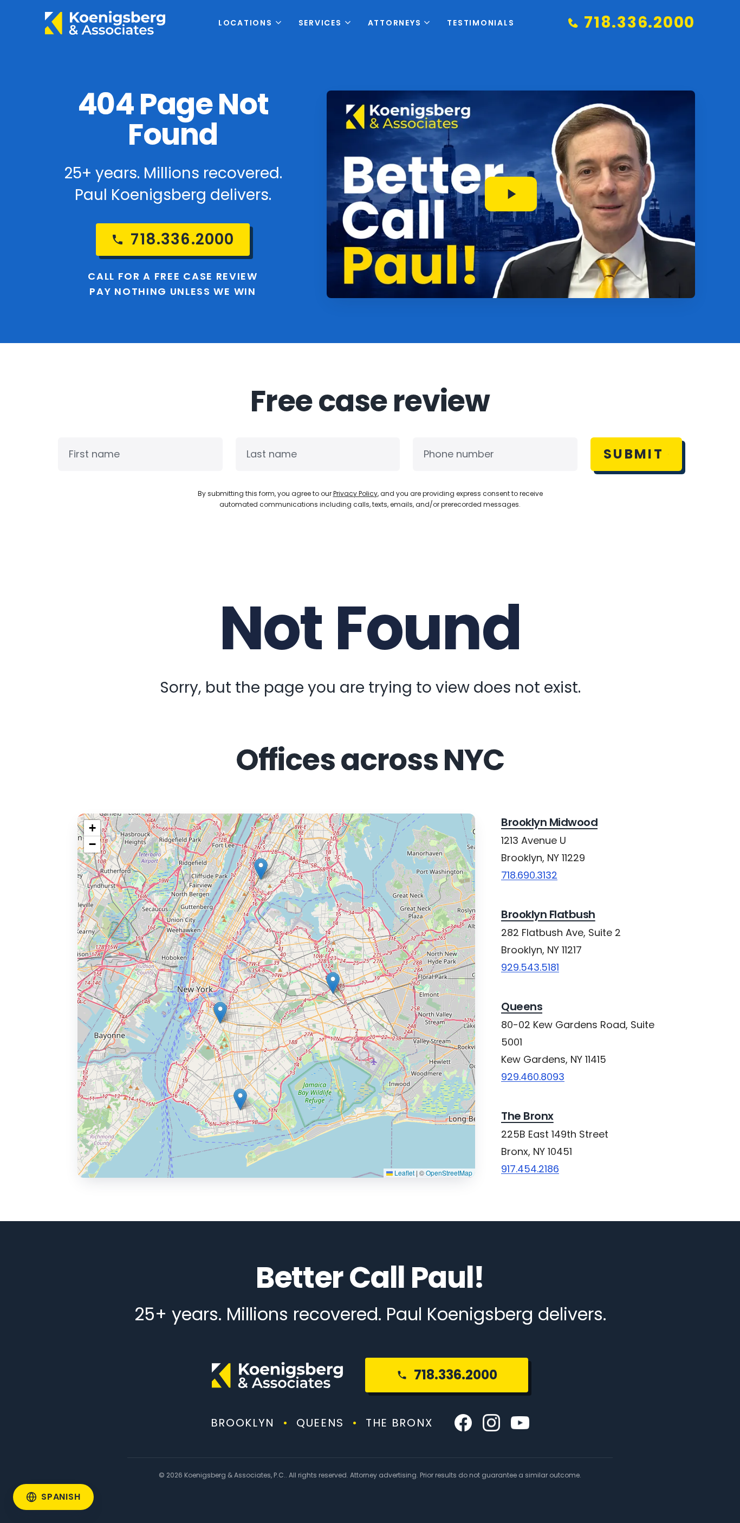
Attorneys (394, 22)
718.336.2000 (455, 1375)
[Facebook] (463, 1422)
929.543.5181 (530, 967)
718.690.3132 (529, 875)
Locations (245, 22)
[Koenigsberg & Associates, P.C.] (105, 23)
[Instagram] (491, 1422)
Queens (521, 1006)
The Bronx (527, 1116)
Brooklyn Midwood (549, 822)
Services (320, 22)
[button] (240, 1099)
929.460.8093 (532, 1076)
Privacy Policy (355, 493)
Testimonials (480, 22)
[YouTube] (520, 1422)
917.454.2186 (530, 1169)
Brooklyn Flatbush (548, 914)
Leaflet (403, 1172)
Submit (633, 454)
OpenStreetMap (449, 1172)
